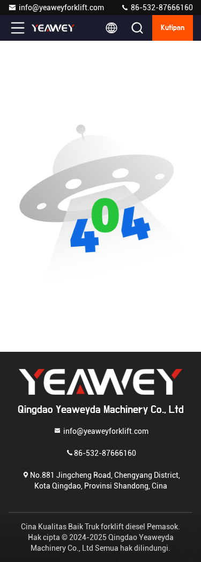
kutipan (172, 28)
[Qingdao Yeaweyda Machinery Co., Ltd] (53, 28)
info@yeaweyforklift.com (61, 7)
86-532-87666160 (161, 7)
